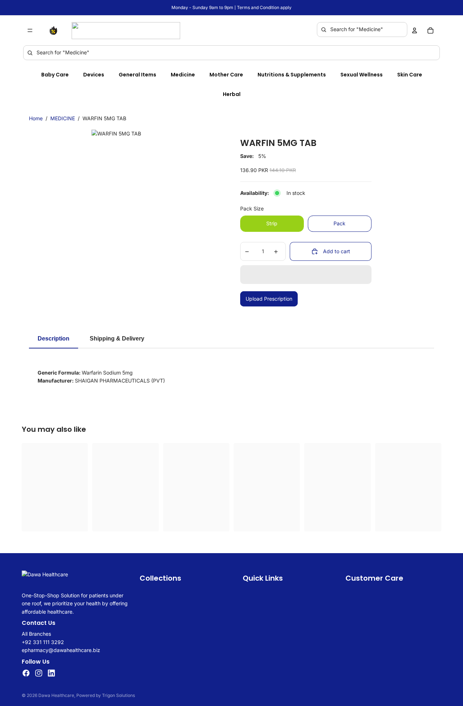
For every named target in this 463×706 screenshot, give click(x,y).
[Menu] (30, 30)
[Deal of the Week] (55, 30)
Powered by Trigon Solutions (105, 695)
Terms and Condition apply (264, 7)
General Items (137, 74)
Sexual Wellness (361, 74)
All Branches (36, 634)
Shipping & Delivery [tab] (117, 338)
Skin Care (409, 74)
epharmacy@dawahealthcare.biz (61, 650)
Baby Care (55, 74)
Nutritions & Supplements (292, 74)
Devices (93, 74)
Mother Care (226, 74)
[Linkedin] (51, 673)
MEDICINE (62, 118)
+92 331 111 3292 (43, 642)
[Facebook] (26, 673)
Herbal (232, 94)
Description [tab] (53, 338)
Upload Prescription (269, 299)
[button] (305, 274)
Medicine (183, 74)
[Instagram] (38, 673)
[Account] (414, 30)
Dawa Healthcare (56, 695)
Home (36, 118)
